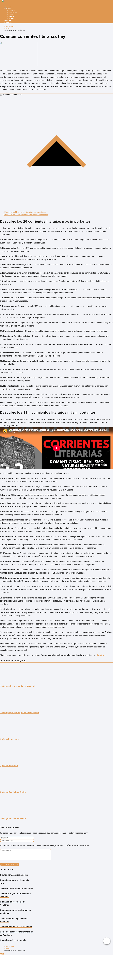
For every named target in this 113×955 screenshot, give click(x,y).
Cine (11, 14)
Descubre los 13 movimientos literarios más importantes (26, 215)
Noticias (7, 20)
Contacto (7, 22)
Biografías (13, 12)
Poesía (11, 18)
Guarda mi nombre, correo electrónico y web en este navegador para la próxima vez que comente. (46, 845)
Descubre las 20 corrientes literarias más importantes (25, 212)
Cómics (12, 10)
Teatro (11, 16)
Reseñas (7, 8)
